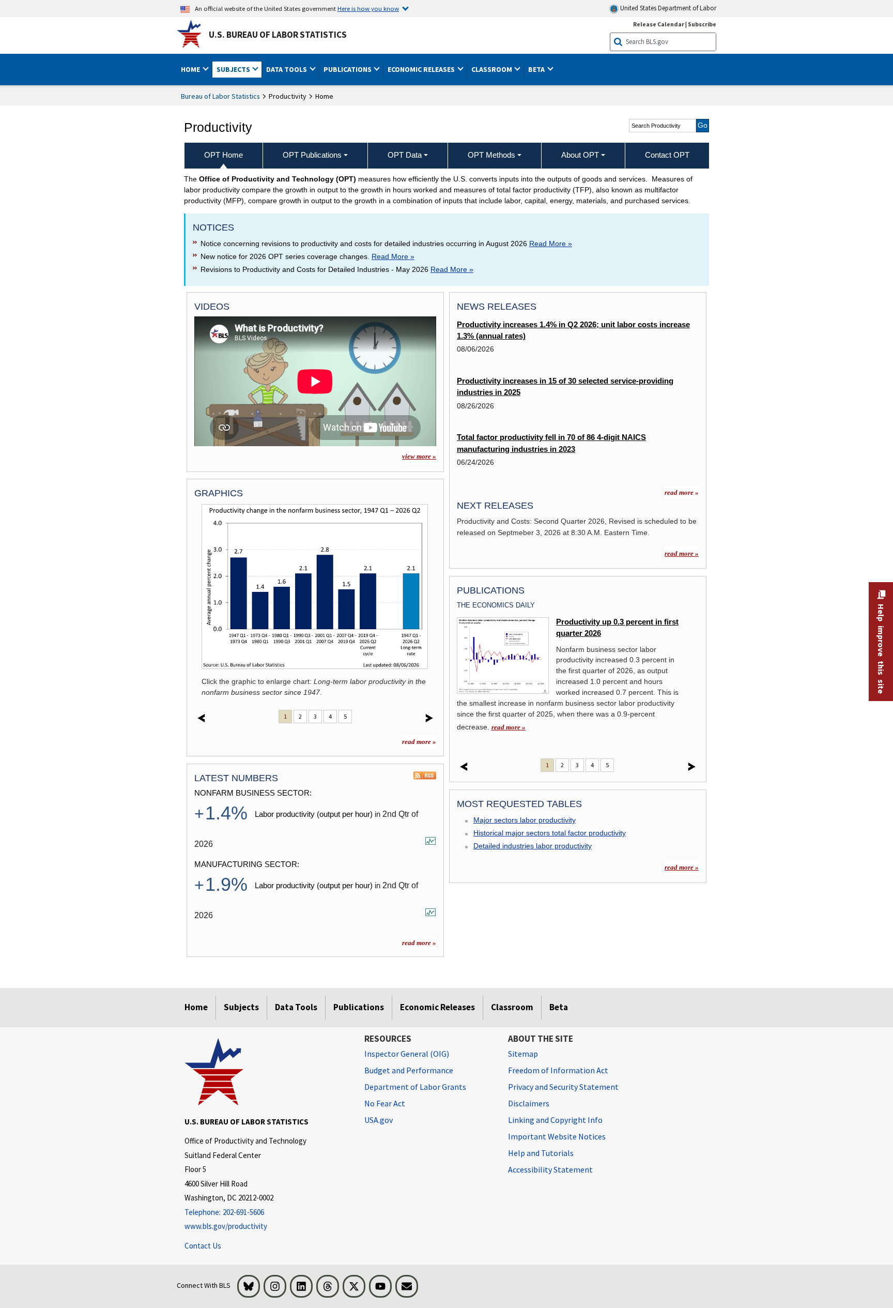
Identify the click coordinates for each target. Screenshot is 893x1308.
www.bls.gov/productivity (225, 1226)
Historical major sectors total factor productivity (549, 833)
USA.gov (378, 1120)
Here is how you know (368, 8)
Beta (558, 1007)
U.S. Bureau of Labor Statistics (278, 34)
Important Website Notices (557, 1136)
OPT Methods (491, 154)
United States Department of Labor (667, 8)
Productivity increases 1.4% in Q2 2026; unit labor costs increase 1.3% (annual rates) (573, 330)
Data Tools (296, 1007)
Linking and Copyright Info (555, 1120)
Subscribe (702, 24)
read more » (419, 742)
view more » (419, 456)
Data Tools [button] (287, 69)
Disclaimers (528, 1103)
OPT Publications (312, 154)
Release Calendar (658, 24)
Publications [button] (348, 69)
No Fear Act (384, 1103)
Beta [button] (537, 69)
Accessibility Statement (550, 1169)
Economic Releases (437, 1007)
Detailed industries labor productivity (532, 846)
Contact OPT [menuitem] (667, 154)
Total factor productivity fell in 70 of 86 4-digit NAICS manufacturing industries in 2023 (551, 443)
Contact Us (202, 1246)
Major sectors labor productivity (524, 820)
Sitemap (523, 1053)
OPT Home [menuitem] (223, 154)
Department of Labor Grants (415, 1087)
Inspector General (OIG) (406, 1053)
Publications (358, 1007)
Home (196, 1007)
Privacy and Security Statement (563, 1087)
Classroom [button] (492, 69)
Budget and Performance (408, 1070)
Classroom (512, 1007)
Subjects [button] (234, 69)
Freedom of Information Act (558, 1070)
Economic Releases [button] (422, 69)
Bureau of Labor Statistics (220, 96)
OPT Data (405, 154)
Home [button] (191, 69)
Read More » (550, 243)
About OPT (580, 154)
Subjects (241, 1007)
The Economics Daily (496, 605)
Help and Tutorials (541, 1153)
